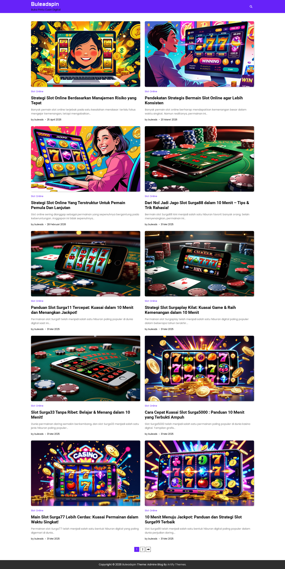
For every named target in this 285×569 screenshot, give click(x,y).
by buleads (37, 119)
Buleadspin (45, 4)
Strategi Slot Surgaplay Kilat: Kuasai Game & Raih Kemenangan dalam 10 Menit (190, 310)
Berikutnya (148, 549)
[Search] (251, 7)
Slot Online (37, 91)
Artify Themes (176, 564)
